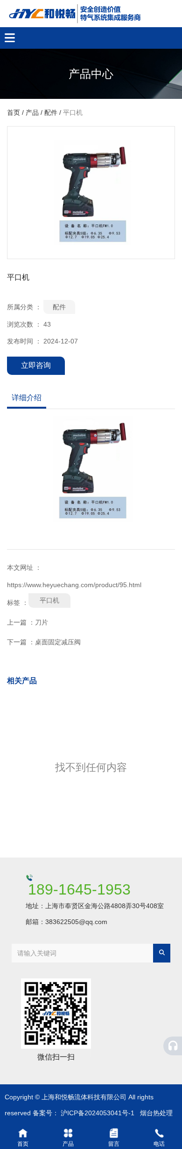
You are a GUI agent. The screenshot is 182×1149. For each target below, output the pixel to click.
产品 (32, 113)
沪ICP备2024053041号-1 (97, 1113)
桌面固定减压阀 (58, 642)
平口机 (49, 600)
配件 (50, 113)
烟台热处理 (156, 1113)
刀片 (41, 622)
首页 (14, 113)
